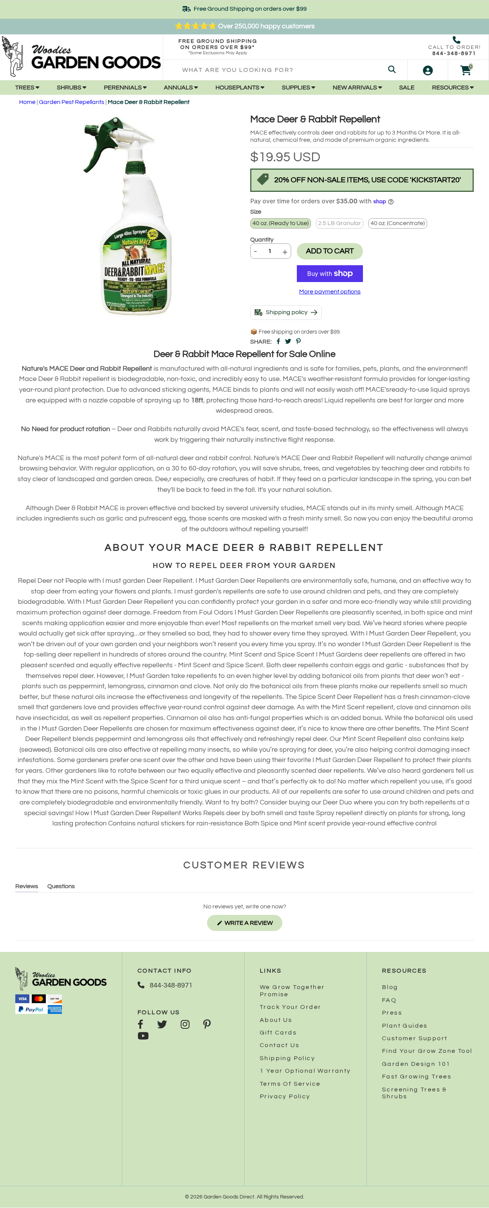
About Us (276, 1020)
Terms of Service (290, 1084)
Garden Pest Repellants (71, 102)
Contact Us (280, 1045)
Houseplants (238, 87)
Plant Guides (405, 1026)
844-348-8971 (454, 53)
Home (27, 102)
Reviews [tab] (26, 887)
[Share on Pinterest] (298, 341)
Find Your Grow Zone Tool (427, 1051)
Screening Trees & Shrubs (414, 1092)
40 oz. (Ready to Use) (281, 223)
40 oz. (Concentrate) (398, 223)
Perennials (123, 87)
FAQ (389, 1000)
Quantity (262, 240)
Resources (451, 87)
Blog (390, 987)
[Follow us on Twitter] (162, 1025)
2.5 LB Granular (339, 223)
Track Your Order (290, 1007)
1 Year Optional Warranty (305, 1071)
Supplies (296, 87)
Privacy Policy (285, 1096)
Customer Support (414, 1038)
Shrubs (70, 87)
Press (392, 1013)
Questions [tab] (61, 887)
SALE (407, 87)
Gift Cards (278, 1033)
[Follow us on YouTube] (143, 1037)
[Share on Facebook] (278, 341)
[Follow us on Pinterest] (207, 1025)
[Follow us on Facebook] (140, 1025)
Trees (25, 87)
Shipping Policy (287, 1058)
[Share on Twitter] (288, 341)
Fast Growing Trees (417, 1076)
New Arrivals (355, 87)
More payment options (330, 292)
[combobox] (285, 70)
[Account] (428, 70)
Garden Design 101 (416, 1064)
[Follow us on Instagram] (185, 1025)
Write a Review (252, 925)
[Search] (392, 70)
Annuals (179, 87)
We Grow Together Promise (292, 990)
